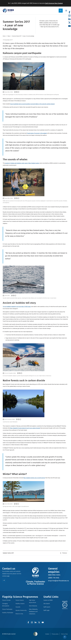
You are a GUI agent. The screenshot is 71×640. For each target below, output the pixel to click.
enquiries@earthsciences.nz (58, 581)
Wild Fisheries (33, 606)
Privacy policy (55, 634)
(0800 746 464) (53, 578)
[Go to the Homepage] (8, 10)
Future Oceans (20, 600)
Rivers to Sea (19, 614)
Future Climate (6, 600)
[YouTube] (69, 26)
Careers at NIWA (48, 600)
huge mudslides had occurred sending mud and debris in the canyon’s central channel (32, 104)
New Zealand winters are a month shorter (34, 477)
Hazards (18, 607)
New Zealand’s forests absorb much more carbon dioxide (25, 428)
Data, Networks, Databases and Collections (33, 611)
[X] (69, 22)
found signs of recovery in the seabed (37, 133)
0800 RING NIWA (54, 575)
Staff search (46, 607)
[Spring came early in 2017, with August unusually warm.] (35, 491)
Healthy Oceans (20, 603)
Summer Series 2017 (8, 553)
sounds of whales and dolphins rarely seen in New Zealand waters (22, 163)
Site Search (46, 603)
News (9, 36)
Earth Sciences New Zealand (54, 3)
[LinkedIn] (69, 19)
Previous (64, 553)
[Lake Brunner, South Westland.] (35, 403)
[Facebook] (69, 12)
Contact (47, 634)
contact (4, 576)
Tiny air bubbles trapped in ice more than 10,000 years (17, 306)
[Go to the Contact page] (3, 580)
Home (4, 36)
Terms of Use (64, 634)
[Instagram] (69, 15)
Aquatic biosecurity (21, 610)
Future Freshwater (7, 609)
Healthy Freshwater (7, 612)
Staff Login (46, 610)
